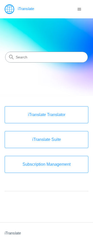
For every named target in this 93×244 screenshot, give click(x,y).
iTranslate (13, 233)
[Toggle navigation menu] (79, 9)
